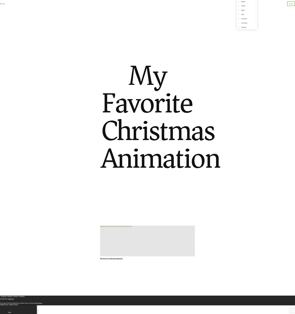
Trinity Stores (38, 303)
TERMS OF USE (4, 304)
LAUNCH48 (11, 299)
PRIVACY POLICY (13, 304)
